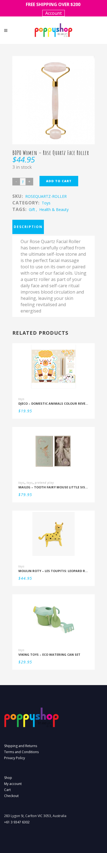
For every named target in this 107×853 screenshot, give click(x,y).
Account (53, 13)
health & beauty (54, 209)
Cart (7, 789)
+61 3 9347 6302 (17, 822)
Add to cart (59, 181)
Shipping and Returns (20, 746)
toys (46, 202)
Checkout (11, 795)
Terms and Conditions (21, 752)
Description (28, 226)
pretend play (44, 483)
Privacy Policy (14, 758)
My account (13, 783)
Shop (8, 777)
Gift (32, 209)
